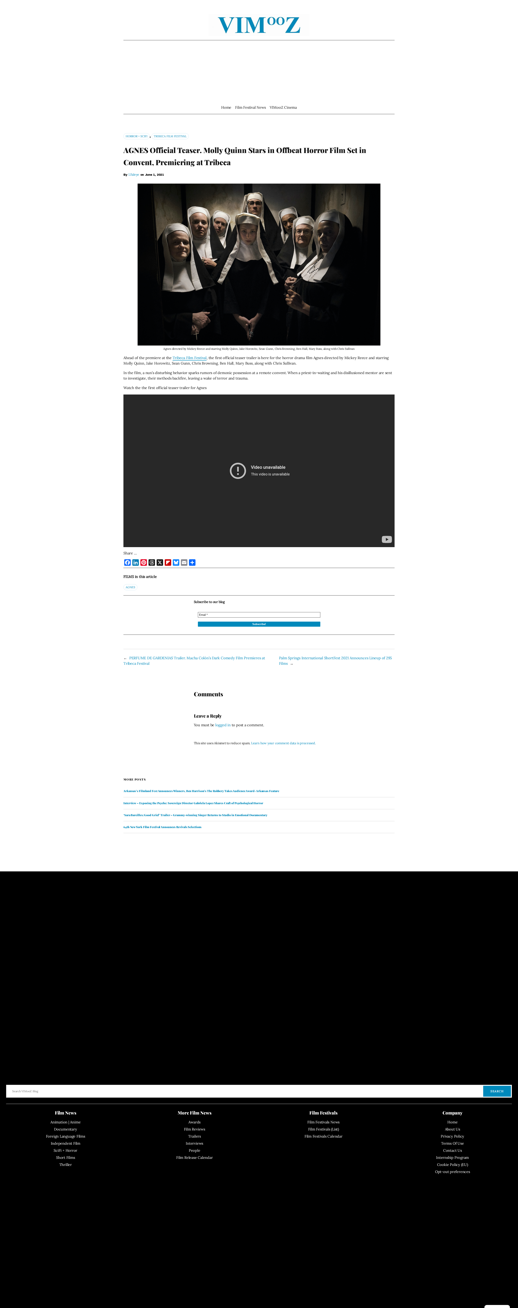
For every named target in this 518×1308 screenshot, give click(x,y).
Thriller (65, 1164)
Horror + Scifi (137, 136)
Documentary (65, 1129)
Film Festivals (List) (323, 1129)
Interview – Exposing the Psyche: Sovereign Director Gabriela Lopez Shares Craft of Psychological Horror (193, 803)
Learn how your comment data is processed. (283, 743)
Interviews (194, 1143)
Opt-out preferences (452, 1171)
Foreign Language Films (65, 1136)
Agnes (130, 587)
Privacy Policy (452, 1136)
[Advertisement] (259, 72)
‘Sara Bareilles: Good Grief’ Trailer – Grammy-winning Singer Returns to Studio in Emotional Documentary (195, 815)
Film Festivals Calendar (324, 1136)
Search (497, 1091)
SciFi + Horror (65, 1150)
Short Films (65, 1157)
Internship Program (452, 1157)
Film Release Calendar (194, 1157)
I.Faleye (133, 174)
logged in (223, 725)
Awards (194, 1122)
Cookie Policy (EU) (452, 1164)
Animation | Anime (65, 1122)
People (194, 1150)
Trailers (194, 1136)
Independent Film (65, 1143)
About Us (452, 1129)
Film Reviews (194, 1129)
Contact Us (452, 1150)
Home (226, 107)
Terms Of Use (452, 1143)
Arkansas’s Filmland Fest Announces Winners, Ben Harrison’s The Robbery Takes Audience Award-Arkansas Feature (201, 791)
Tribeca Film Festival (170, 136)
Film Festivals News (323, 1122)
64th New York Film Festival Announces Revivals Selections (162, 827)
